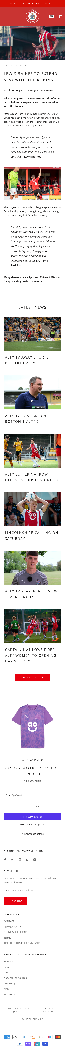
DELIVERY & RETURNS (15, 932)
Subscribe (15, 901)
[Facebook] (5, 859)
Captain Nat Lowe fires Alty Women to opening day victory (30, 655)
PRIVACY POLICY (12, 926)
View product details (32, 833)
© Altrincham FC (32, 1019)
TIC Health (9, 994)
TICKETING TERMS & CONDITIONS (22, 943)
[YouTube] (27, 859)
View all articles (32, 677)
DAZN (7, 972)
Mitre (6, 988)
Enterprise (9, 961)
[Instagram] (20, 859)
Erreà (6, 966)
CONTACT (9, 921)
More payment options (32, 824)
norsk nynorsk (49, 1010)
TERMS (7, 937)
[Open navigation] (4, 16)
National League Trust (15, 977)
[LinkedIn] (34, 859)
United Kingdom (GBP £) (18, 1010)
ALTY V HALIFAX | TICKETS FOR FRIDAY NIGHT (32, 3)
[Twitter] (12, 859)
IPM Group (9, 983)
